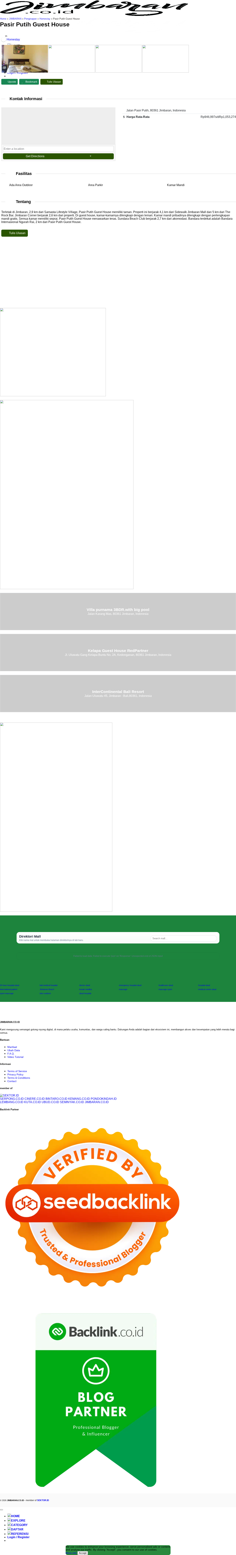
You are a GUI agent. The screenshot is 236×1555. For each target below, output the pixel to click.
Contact (11, 1081)
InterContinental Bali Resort (118, 691)
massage (123, 989)
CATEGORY (19, 1525)
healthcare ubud (166, 985)
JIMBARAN (15, 18)
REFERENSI (19, 1533)
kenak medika (85, 989)
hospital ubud (204, 985)
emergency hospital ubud (130, 985)
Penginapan (30, 18)
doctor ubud (84, 985)
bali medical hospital (48, 985)
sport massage (6, 993)
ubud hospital (85, 993)
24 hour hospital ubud (9, 985)
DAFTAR (17, 1529)
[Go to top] (1, 1509)
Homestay (44, 18)
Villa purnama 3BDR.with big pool (118, 609)
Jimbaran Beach (47, 989)
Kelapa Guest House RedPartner (118, 650)
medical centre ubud (207, 989)
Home (3, 18)
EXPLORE (18, 1520)
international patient (8, 989)
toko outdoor (45, 993)
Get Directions (35, 156)
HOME (15, 1516)
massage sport (165, 989)
